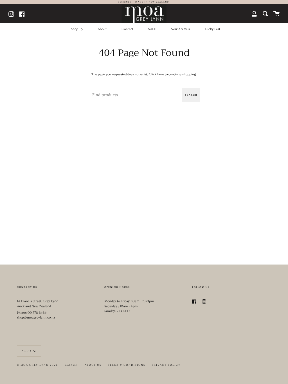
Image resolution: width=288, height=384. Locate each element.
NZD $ (27, 350)
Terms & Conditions (126, 365)
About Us (93, 365)
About (102, 29)
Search (191, 95)
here (160, 74)
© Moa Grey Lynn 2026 (37, 365)
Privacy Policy (166, 365)
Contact (127, 29)
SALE (152, 29)
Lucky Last (212, 29)
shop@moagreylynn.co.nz (36, 317)
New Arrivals (180, 29)
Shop (75, 29)
